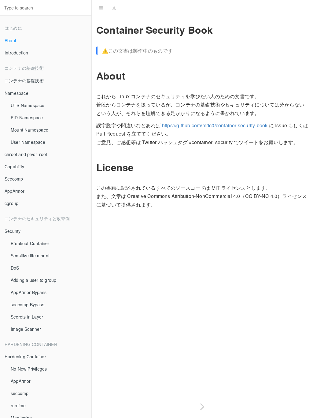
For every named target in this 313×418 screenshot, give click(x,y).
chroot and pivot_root (26, 154)
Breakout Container (30, 243)
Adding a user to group (33, 280)
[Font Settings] (114, 7)
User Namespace (28, 142)
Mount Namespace (29, 130)
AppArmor (15, 191)
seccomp (19, 393)
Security (13, 231)
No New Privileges (29, 369)
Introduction (16, 53)
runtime (18, 405)
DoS (15, 268)
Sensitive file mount (30, 255)
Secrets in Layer (27, 317)
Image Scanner (26, 329)
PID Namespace (27, 117)
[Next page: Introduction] (202, 405)
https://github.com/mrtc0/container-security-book (215, 125)
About (10, 40)
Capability (14, 166)
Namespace (16, 93)
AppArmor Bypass (28, 292)
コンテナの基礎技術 (24, 80)
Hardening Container (25, 356)
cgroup (11, 203)
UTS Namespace (28, 105)
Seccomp (14, 179)
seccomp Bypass (27, 304)
